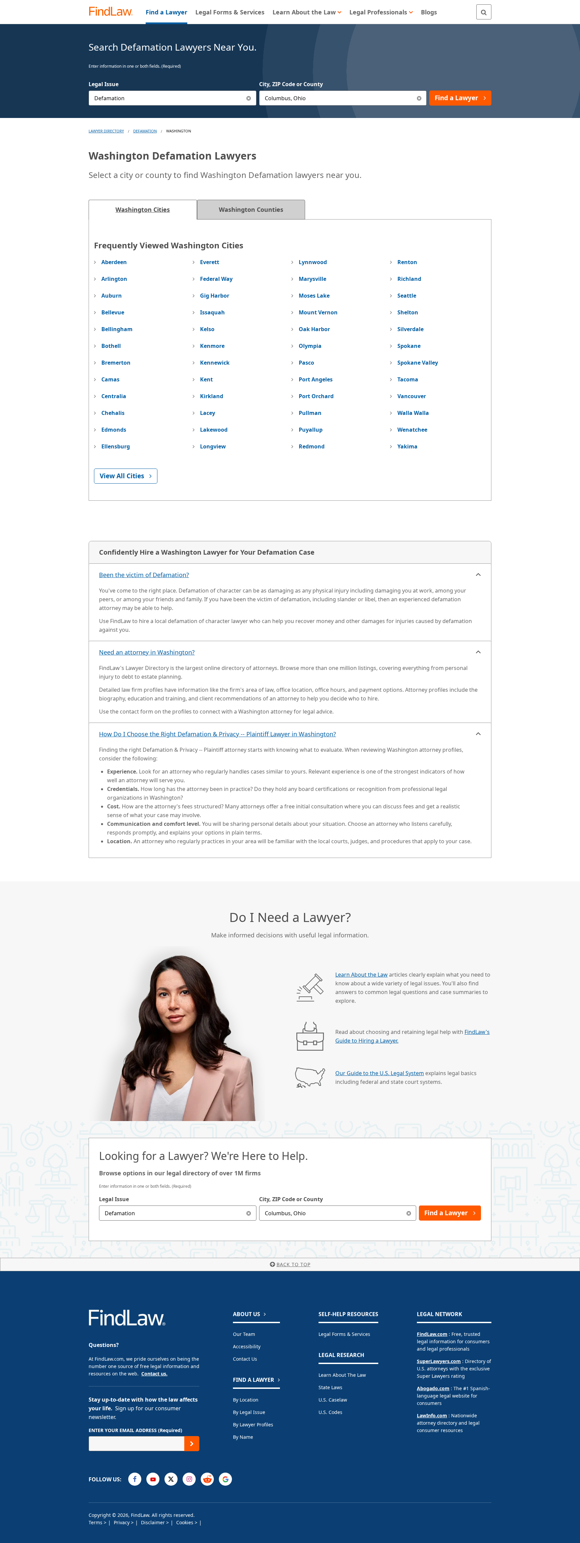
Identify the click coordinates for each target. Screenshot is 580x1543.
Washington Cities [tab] (142, 209)
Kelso (207, 329)
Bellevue (112, 312)
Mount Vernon (318, 312)
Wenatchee (412, 429)
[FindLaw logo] (113, 12)
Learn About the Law (361, 974)
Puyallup (311, 429)
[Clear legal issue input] (248, 98)
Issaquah (212, 312)
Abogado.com (433, 1388)
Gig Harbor (214, 295)
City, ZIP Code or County (291, 84)
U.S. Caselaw (333, 1400)
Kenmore (212, 346)
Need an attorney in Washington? (147, 652)
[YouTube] (152, 1479)
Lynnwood (313, 262)
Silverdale (410, 329)
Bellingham (117, 329)
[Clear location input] (419, 98)
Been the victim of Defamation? (144, 575)
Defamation (145, 130)
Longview (213, 446)
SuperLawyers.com (439, 1361)
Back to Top (293, 1264)
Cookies (185, 1522)
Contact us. (154, 1373)
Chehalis (113, 413)
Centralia (113, 396)
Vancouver (411, 396)
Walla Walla (413, 413)
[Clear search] (248, 1213)
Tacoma (407, 379)
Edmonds (113, 429)
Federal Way (216, 279)
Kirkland (211, 396)
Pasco (306, 362)
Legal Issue (103, 84)
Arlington (114, 279)
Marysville (312, 279)
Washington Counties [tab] (251, 209)
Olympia (310, 346)
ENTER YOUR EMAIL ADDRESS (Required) (135, 1430)
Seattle (406, 295)
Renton (407, 262)
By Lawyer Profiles (253, 1424)
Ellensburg (115, 446)
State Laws (330, 1387)
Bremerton (116, 362)
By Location (245, 1400)
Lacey (207, 413)
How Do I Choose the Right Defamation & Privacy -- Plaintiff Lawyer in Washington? (217, 734)
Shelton (407, 312)
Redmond (312, 446)
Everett (209, 262)
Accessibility (246, 1346)
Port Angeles (316, 379)
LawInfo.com (432, 1415)
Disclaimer (153, 1522)
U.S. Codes (330, 1412)
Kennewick (215, 362)
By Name (243, 1437)
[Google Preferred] (225, 1479)
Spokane (409, 346)
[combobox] (172, 98)
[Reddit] (207, 1479)
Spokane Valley (417, 362)
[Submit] (191, 1443)
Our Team (244, 1334)
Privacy (122, 1522)
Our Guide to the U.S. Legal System (379, 1073)
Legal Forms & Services (344, 1334)
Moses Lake (314, 295)
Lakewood (214, 429)
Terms (96, 1522)
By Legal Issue (249, 1412)
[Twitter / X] (171, 1479)
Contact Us (245, 1359)
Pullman (310, 413)
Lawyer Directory (106, 130)
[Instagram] (189, 1479)
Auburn (111, 295)
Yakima (407, 446)
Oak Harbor (314, 329)
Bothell (111, 346)
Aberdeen (114, 262)
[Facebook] (134, 1479)
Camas (110, 379)
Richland (409, 279)
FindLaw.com (432, 1334)
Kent (206, 379)
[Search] (483, 11)
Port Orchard (316, 396)
